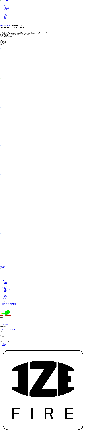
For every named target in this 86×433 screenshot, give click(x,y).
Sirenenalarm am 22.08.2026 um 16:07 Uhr (9, 304)
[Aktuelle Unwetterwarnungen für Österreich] (5, 315)
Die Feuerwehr (6, 11)
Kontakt (5, 21)
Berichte (5, 25)
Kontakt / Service (4, 20)
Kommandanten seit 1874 (8, 289)
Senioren (5, 19)
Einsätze (5, 4)
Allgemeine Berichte (7, 8)
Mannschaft (6, 12)
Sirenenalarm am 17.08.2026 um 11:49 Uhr (9, 305)
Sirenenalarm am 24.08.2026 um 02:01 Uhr (9, 303)
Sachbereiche (4, 14)
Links (5, 22)
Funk (5, 16)
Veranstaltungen (6, 7)
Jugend (5, 6)
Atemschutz (6, 15)
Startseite (1, 25)
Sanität (5, 17)
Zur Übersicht (2, 267)
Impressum (3, 345)
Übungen (5, 5)
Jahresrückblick (6, 9)
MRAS (5, 297)
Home (3, 3)
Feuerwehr (3, 10)
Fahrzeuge (5, 13)
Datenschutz (4, 344)
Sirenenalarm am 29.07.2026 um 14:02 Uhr (9, 306)
